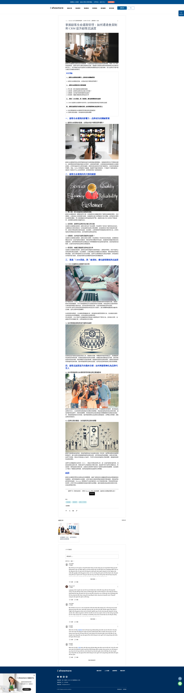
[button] (34, 675)
